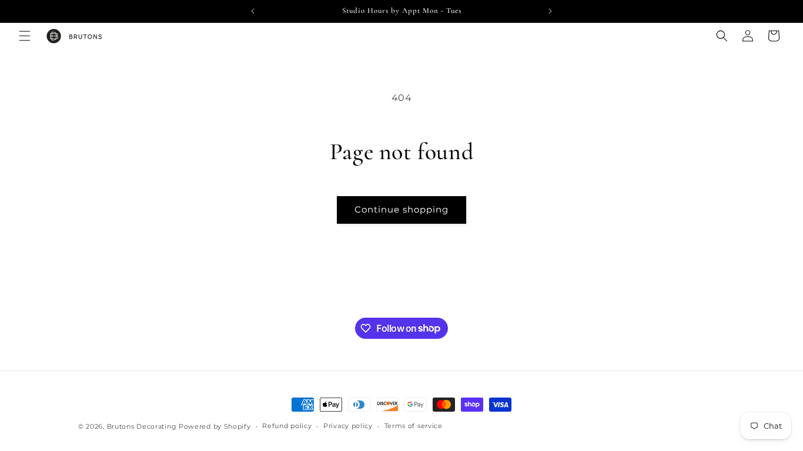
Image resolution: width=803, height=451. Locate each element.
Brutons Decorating (142, 426)
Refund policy (287, 426)
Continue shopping (401, 209)
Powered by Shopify (215, 426)
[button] (25, 36)
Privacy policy (348, 426)
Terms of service (413, 426)
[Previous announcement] (253, 11)
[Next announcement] (550, 11)
